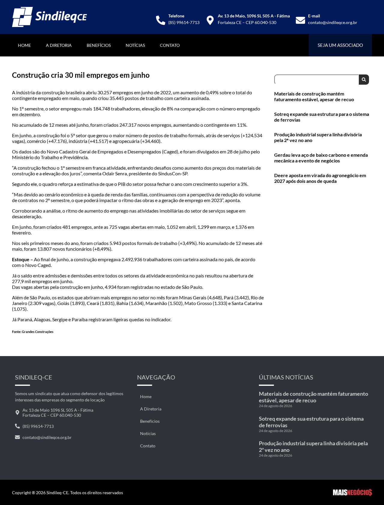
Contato (170, 45)
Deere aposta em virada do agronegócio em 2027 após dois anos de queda (320, 178)
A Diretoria (59, 45)
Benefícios (99, 45)
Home (24, 45)
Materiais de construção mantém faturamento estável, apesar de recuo (314, 96)
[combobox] (316, 79)
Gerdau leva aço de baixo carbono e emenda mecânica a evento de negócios (321, 157)
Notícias (135, 45)
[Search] (364, 79)
